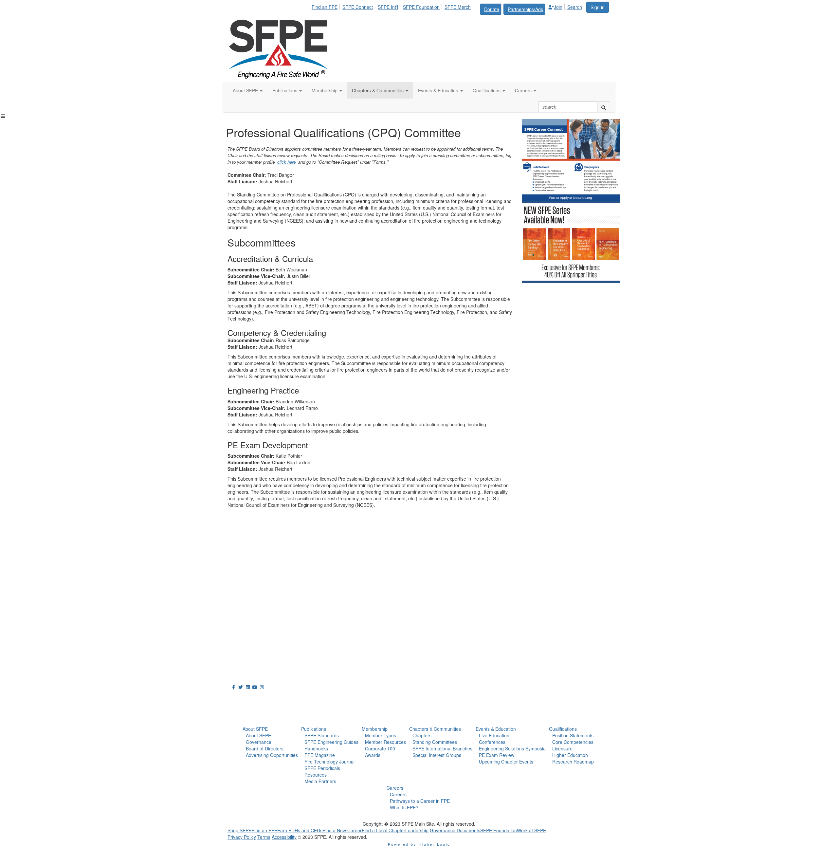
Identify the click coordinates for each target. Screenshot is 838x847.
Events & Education (496, 729)
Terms (263, 837)
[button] (247, 90)
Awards (372, 755)
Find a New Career (342, 830)
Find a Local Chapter (383, 830)
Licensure (562, 748)
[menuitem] (326, 6)
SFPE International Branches (442, 748)
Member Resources (385, 742)
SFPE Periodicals (322, 768)
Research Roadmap (573, 761)
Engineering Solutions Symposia (512, 748)
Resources (315, 774)
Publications (313, 729)
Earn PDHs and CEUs (299, 830)
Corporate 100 (380, 748)
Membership (375, 729)
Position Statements (572, 735)
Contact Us (242, 627)
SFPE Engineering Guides (331, 742)
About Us (244, 699)
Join (558, 7)
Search (574, 7)
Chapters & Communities (435, 729)
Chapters (421, 735)
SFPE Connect (357, 7)
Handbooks (316, 748)
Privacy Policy (242, 837)
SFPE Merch (458, 7)
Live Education (494, 735)
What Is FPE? (404, 807)
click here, (287, 162)
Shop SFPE (239, 830)
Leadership (416, 830)
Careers (395, 787)
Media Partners (320, 781)
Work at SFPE (531, 830)
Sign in (598, 7)
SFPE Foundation (421, 7)
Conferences (492, 742)
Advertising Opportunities (272, 755)
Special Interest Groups (436, 755)
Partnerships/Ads (525, 9)
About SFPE (255, 729)
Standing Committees (434, 742)
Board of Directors (264, 748)
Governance (258, 742)
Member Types (380, 735)
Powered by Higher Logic (419, 844)
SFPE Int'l (388, 7)
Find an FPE (324, 7)
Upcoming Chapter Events (506, 761)
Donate (491, 9)
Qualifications (563, 729)
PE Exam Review (496, 755)
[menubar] (448, 8)
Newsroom (246, 713)
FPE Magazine (319, 755)
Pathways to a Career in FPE (420, 801)
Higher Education (570, 755)
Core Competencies (572, 742)
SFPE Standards (321, 735)
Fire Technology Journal (329, 761)
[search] (603, 106)
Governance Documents (455, 830)
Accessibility (284, 837)
